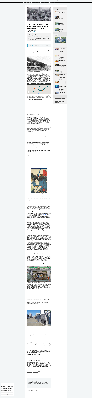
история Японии (29, 372)
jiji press (60, 98)
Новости (35, 2)
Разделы (47, 2)
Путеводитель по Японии (39, 2)
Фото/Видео (44, 2)
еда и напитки (57, 102)
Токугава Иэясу (29, 218)
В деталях (27, 2)
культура (63, 98)
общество (56, 98)
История (32, 30)
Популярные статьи (52, 2)
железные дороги (35, 372)
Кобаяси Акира (31, 31)
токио (60, 101)
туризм (63, 101)
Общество (28, 30)
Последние (24, 2)
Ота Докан (44, 214)
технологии (56, 101)
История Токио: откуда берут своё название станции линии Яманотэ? (37, 22)
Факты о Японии (31, 2)
